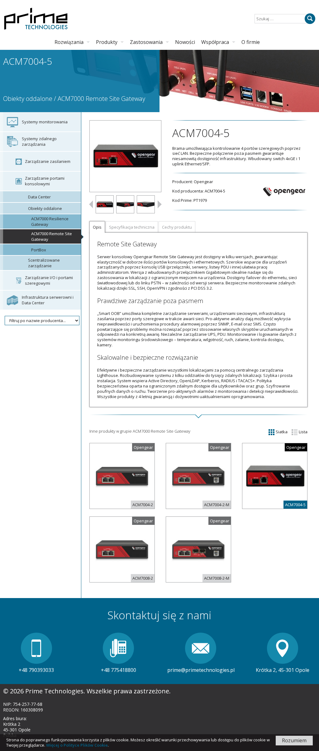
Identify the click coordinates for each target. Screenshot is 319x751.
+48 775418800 (118, 670)
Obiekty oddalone (27, 98)
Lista (302, 432)
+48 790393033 (36, 670)
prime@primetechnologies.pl (201, 670)
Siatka (281, 432)
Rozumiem (294, 740)
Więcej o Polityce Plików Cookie (77, 745)
